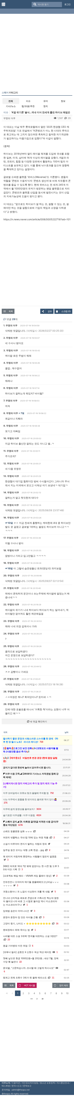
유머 (45, 101)
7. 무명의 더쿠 (10, 400)
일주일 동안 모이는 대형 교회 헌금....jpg (23, 850)
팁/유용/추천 (28, 106)
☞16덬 (9, 568)
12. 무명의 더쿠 (11, 463)
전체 (10, 101)
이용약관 (16, 1083)
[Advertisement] (37, 53)
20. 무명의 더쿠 (11, 575)
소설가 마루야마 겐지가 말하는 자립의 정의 (25, 843)
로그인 (67, 4)
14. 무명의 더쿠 (11, 492)
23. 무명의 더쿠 (11, 621)
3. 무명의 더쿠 (10, 350)
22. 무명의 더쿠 (11, 604)
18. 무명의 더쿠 (11, 550)
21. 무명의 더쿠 (11, 588)
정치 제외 (63, 985)
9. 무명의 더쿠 (10, 425)
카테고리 (10, 92)
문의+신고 (16, 1085)
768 (41, 742)
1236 (20, 825)
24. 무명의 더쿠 (11, 633)
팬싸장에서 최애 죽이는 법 (16, 929)
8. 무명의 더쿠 (10, 413)
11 (53, 977)
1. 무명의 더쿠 (10, 325)
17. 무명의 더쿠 (10, 537)
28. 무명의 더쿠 (11, 691)
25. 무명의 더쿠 (11, 646)
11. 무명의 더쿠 (10, 450)
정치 (45, 106)
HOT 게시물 (29, 985)
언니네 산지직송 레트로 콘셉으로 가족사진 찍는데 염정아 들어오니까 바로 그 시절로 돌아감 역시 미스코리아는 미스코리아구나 (31, 901)
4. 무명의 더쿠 (10, 362)
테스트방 (6, 1085)
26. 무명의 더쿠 (11, 666)
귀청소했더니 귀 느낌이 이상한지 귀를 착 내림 (26, 891)
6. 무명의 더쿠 (10, 388)
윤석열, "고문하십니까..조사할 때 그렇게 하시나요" (28, 968)
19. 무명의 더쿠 (11, 563)
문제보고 (27, 1085)
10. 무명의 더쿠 (11, 438)
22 (20, 962)
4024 (38, 815)
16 (57, 923)
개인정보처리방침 (30, 1083)
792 (52, 793)
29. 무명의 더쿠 (11, 704)
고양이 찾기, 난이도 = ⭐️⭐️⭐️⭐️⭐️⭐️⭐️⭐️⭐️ (27, 923)
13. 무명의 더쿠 (11, 476)
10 (67, 993)
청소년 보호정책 (47, 1083)
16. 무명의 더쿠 (11, 517)
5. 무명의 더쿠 (10, 375)
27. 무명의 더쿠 (11, 679)
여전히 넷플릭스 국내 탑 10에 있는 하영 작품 (25, 837)
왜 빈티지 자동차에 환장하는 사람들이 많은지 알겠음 (29, 856)
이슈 (28, 101)
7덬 (22, 413)
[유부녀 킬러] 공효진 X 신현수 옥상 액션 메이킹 (27, 952)
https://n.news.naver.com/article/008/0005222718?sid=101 (37, 219)
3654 (38, 809)
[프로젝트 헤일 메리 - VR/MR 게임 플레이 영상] (27, 875)
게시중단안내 (63, 1083)
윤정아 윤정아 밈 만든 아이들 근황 (20, 917)
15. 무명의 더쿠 (11, 505)
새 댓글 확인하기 (38, 721)
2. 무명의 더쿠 (10, 337)
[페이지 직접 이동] (31, 999)
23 (9, 939)
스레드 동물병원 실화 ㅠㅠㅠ (17, 831)
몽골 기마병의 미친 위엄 (15, 945)
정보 (63, 101)
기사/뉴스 (11, 106)
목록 (11, 311)
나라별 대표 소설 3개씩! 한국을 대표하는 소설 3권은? (30, 936)
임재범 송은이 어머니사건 (16, 911)
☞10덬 (9, 522)
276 (5, 802)
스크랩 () (66, 311)
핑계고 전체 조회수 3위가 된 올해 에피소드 (25, 977)
